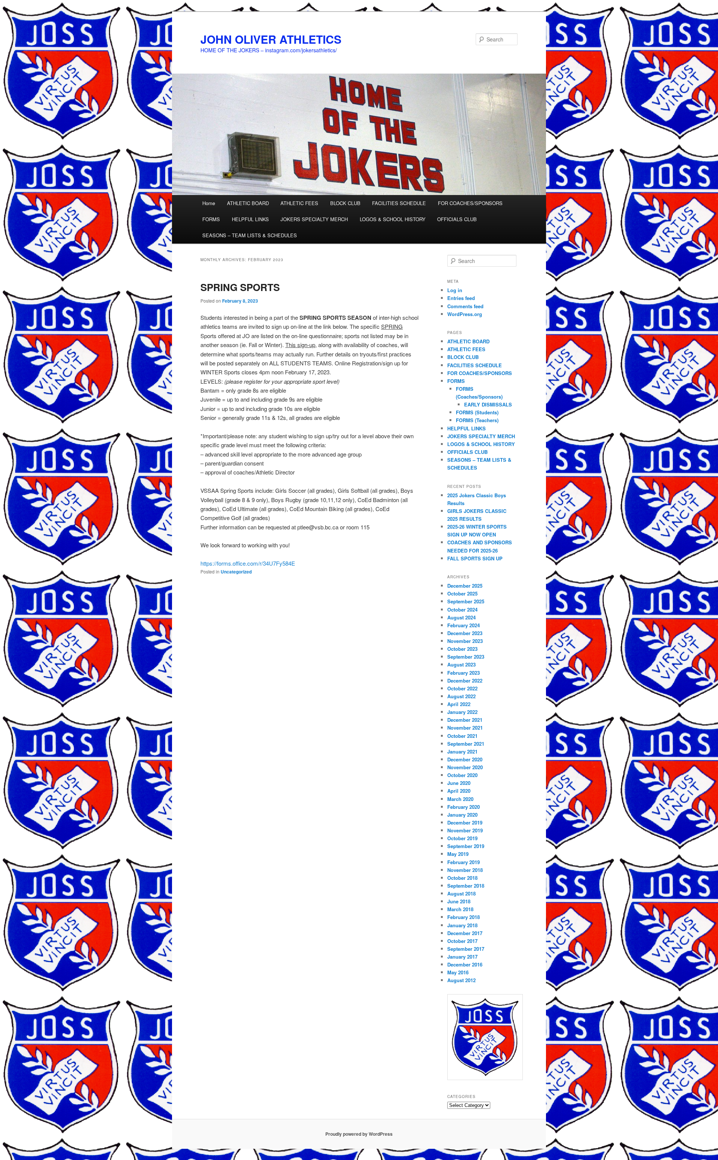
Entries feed (461, 297)
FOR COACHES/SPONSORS (470, 203)
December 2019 (464, 822)
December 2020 (464, 759)
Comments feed (465, 306)
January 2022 (462, 711)
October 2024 (462, 609)
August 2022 (461, 696)
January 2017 (462, 956)
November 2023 (465, 640)
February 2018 (463, 917)
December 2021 (464, 719)
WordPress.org (464, 314)
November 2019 (465, 830)
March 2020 (460, 798)
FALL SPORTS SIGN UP (475, 558)
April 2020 (458, 790)
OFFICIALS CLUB (457, 219)
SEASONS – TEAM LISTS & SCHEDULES (249, 235)
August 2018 (461, 893)
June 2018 (458, 901)
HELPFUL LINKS (250, 219)
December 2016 (464, 964)
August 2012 (461, 980)
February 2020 (463, 806)
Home (208, 203)
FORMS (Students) (477, 412)
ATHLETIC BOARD (248, 203)
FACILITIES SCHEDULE (399, 203)
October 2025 (462, 593)
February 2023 (463, 672)
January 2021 (462, 751)
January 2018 (462, 925)
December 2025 (464, 585)
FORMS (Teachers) (477, 420)
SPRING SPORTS (240, 287)
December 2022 (464, 680)
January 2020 (462, 814)
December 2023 (464, 633)
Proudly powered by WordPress (359, 1133)
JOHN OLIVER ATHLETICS (270, 39)
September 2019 (465, 846)
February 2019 (463, 862)
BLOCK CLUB (345, 203)
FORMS (211, 219)
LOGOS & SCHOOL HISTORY (393, 219)
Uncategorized (236, 571)
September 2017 (465, 948)
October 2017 (462, 940)
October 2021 (462, 735)
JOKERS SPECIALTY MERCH (314, 219)
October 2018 (462, 877)
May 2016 (458, 972)
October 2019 (462, 838)
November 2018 (465, 869)
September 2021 (465, 743)
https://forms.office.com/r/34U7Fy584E (247, 563)
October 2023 (462, 648)
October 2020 (462, 775)
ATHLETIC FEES (299, 203)
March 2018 (460, 909)
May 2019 (458, 853)
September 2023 (465, 656)
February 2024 (463, 625)
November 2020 (465, 767)
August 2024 (461, 617)
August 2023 (461, 664)
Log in (454, 290)
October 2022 (462, 688)
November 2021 (465, 727)
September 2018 (465, 885)
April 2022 (458, 704)
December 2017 (464, 933)
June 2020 (458, 782)
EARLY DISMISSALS (488, 404)
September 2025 (465, 601)
